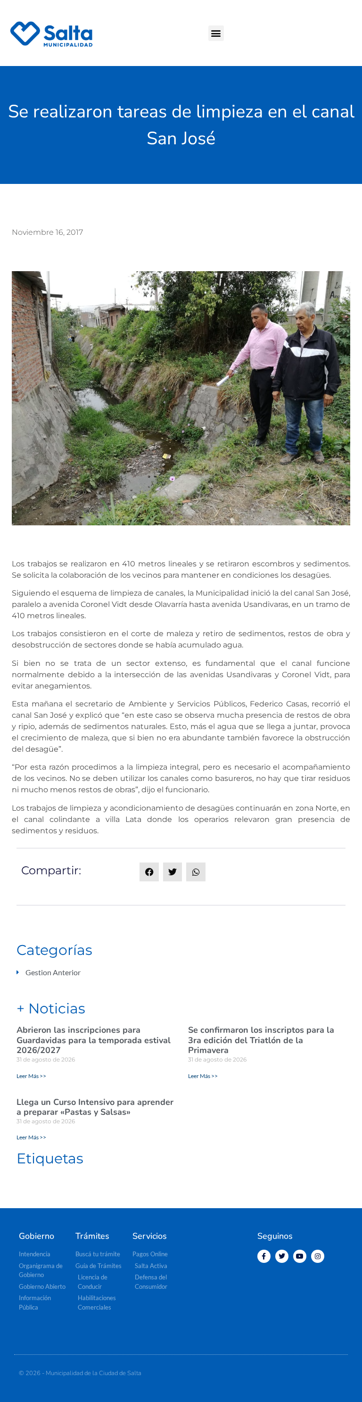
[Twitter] (281, 1256)
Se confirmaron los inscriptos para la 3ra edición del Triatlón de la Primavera (261, 1040)
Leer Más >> (31, 1075)
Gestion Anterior (53, 972)
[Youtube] (299, 1256)
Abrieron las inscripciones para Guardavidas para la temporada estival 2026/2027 (93, 1040)
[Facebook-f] (264, 1256)
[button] (216, 33)
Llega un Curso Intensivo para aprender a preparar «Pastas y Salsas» (94, 1107)
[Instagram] (317, 1256)
